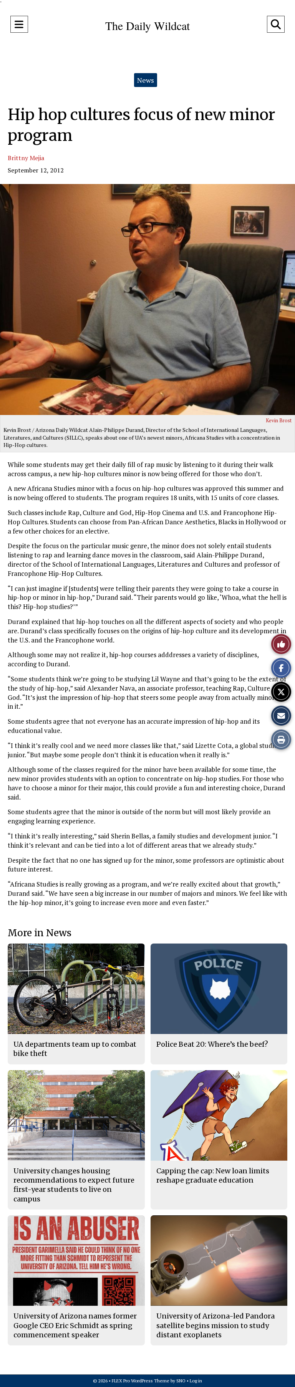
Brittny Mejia (26, 158)
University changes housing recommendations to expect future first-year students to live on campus (73, 1184)
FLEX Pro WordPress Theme (140, 1381)
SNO (181, 1381)
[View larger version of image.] (147, 299)
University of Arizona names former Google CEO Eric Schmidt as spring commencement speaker (75, 1325)
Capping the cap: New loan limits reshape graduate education (212, 1175)
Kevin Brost (279, 420)
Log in (196, 1381)
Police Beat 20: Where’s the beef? (212, 1044)
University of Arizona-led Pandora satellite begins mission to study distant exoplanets (215, 1325)
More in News (39, 933)
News (145, 80)
